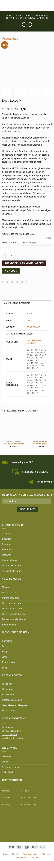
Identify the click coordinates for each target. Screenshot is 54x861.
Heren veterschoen (11, 603)
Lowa (4, 668)
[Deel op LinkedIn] (24, 282)
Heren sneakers (10, 592)
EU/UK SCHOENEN (10, 242)
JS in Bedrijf (8, 772)
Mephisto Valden (40, 444)
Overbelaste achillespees (14, 705)
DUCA (29, 320)
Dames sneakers (10, 598)
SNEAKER (11, 18)
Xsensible (7, 641)
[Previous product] (30, 24)
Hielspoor (7, 684)
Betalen (6, 544)
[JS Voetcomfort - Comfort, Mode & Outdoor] (23, 5)
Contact (6, 533)
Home (9, 15)
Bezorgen (7, 549)
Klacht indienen (9, 560)
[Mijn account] (45, 5)
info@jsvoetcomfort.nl (12, 738)
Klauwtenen (8, 694)
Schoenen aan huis (11, 767)
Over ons (6, 756)
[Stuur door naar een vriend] (14, 282)
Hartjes (5, 651)
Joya (4, 657)
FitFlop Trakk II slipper (14, 444)
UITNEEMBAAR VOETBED (34, 18)
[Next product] (24, 24)
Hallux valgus (9, 710)
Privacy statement (30, 854)
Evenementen (9, 625)
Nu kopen (11, 271)
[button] (3, 5)
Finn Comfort (8, 662)
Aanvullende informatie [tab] (17, 303)
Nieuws (6, 762)
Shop (18, 15)
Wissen (49, 238)
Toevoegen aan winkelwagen (24, 263)
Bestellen (6, 539)
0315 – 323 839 (9, 734)
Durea (5, 646)
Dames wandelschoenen (14, 619)
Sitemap (34, 857)
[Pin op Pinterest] (19, 282)
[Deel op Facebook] (4, 282)
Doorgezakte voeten (12, 700)
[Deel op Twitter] (9, 282)
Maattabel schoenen (12, 565)
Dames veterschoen (12, 608)
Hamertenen (8, 689)
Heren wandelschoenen (14, 614)
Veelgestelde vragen (12, 571)
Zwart (29, 314)
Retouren (6, 555)
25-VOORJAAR (33, 327)
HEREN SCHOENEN (35, 15)
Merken (5, 587)
